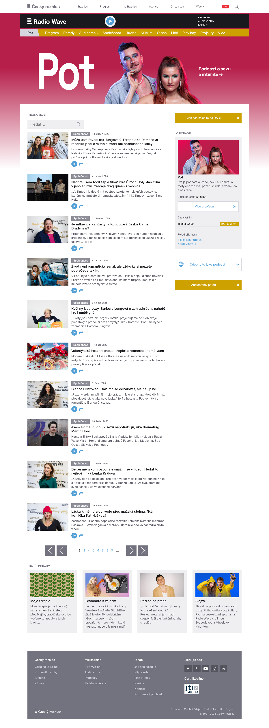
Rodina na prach (153, 601)
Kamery (203, 25)
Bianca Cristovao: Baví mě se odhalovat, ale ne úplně (113, 389)
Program (105, 6)
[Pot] (134, 70)
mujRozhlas (130, 6)
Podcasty (91, 678)
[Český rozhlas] (43, 6)
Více (223, 33)
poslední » (143, 550)
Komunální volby (46, 672)
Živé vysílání (93, 667)
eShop (39, 683)
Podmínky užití (213, 709)
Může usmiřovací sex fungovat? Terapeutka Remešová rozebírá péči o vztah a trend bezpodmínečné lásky (114, 142)
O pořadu (183, 133)
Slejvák (201, 601)
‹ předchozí (62, 550)
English (229, 709)
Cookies (175, 709)
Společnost (112, 33)
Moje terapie (40, 601)
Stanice (153, 6)
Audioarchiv (206, 21)
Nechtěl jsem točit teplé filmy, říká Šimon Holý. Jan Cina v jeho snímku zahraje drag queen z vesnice (115, 184)
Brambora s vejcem (100, 601)
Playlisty (189, 33)
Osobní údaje (192, 709)
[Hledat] (237, 6)
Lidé (174, 33)
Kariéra (139, 683)
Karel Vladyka (187, 244)
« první (50, 550)
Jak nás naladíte (145, 667)
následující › (131, 550)
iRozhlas (83, 6)
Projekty (207, 33)
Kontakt (139, 689)
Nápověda (141, 672)
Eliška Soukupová (190, 240)
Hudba (131, 33)
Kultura (146, 33)
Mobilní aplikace (96, 683)
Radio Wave (229, 223)
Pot (180, 177)
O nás (162, 33)
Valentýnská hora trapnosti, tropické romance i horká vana (117, 351)
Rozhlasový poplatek (148, 694)
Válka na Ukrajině (46, 667)
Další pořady (39, 566)
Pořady (69, 33)
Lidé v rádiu (142, 678)
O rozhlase (177, 6)
